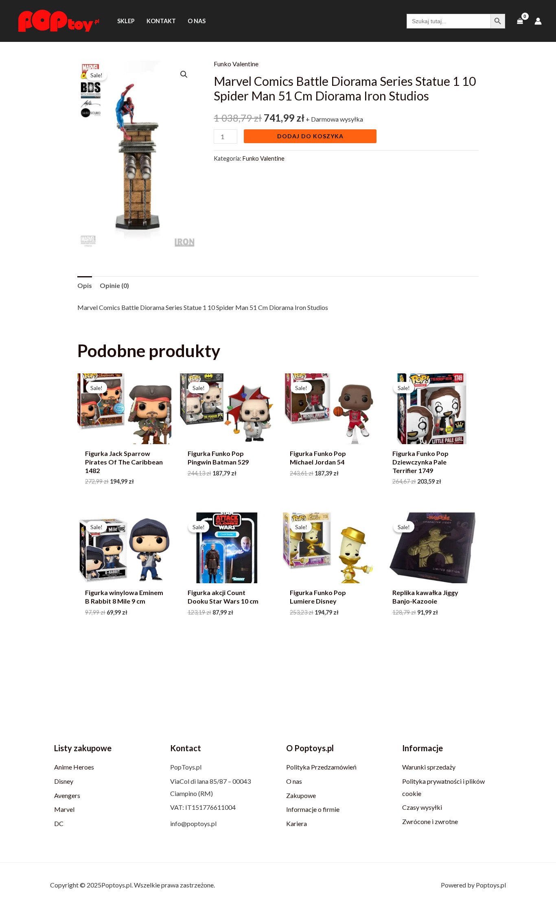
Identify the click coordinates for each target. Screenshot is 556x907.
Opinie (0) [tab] (114, 285)
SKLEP (126, 20)
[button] (184, 74)
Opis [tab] (84, 285)
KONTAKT (161, 20)
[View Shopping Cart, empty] (519, 21)
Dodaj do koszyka (310, 136)
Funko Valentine (236, 64)
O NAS (197, 20)
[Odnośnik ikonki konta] (538, 21)
